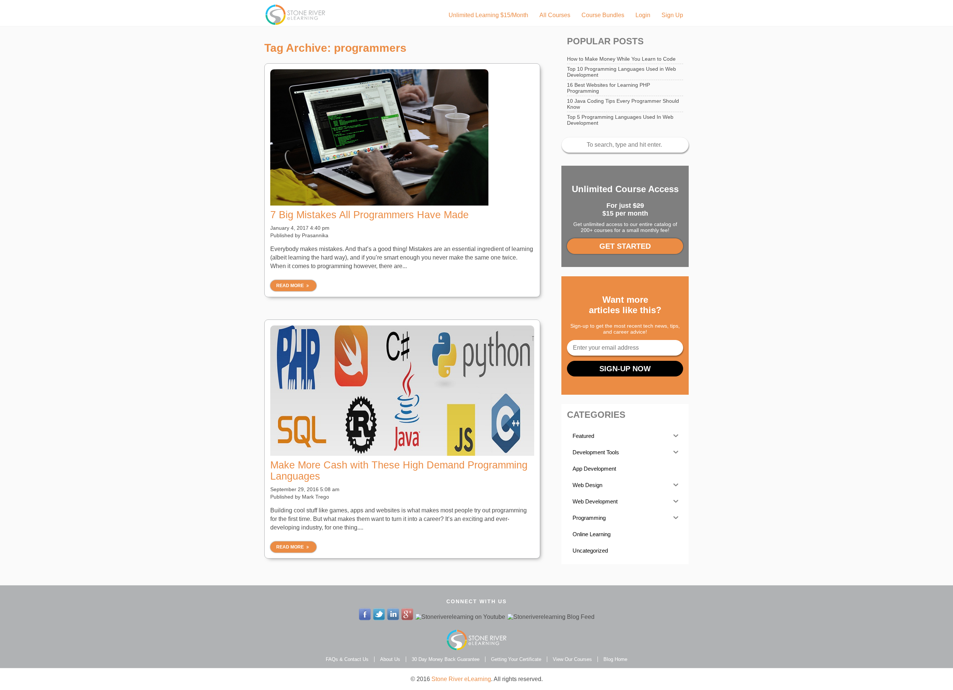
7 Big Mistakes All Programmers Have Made (369, 214)
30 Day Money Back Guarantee (445, 659)
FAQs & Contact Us (347, 659)
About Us (390, 659)
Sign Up (672, 15)
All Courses (554, 15)
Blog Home (615, 659)
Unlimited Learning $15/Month (488, 15)
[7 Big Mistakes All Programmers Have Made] (402, 137)
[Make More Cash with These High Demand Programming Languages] (402, 390)
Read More (290, 285)
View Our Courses (572, 659)
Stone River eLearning (461, 679)
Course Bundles (602, 15)
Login (642, 15)
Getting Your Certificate (516, 659)
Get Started (625, 246)
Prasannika (315, 235)
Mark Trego (315, 497)
